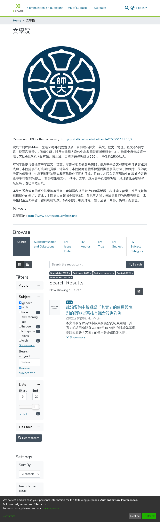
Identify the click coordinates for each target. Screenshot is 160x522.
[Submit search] (126, 7)
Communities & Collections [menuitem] (45, 8)
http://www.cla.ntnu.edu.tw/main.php (52, 216)
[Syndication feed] (139, 291)
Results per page (28, 488)
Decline (135, 516)
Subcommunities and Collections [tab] (45, 244)
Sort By (25, 465)
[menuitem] (78, 8)
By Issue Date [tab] (67, 246)
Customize (9, 516)
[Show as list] (20, 264)
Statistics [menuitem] (100, 8)
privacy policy (50, 508)
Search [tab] (21, 242)
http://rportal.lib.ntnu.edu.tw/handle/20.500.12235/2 (96, 139)
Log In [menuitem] (140, 8)
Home (17, 20)
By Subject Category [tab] (137, 246)
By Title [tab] (101, 244)
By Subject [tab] (117, 244)
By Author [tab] (85, 244)
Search (137, 264)
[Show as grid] (28, 264)
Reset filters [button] (30, 438)
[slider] (35, 407)
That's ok (149, 516)
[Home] (18, 8)
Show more (27, 345)
